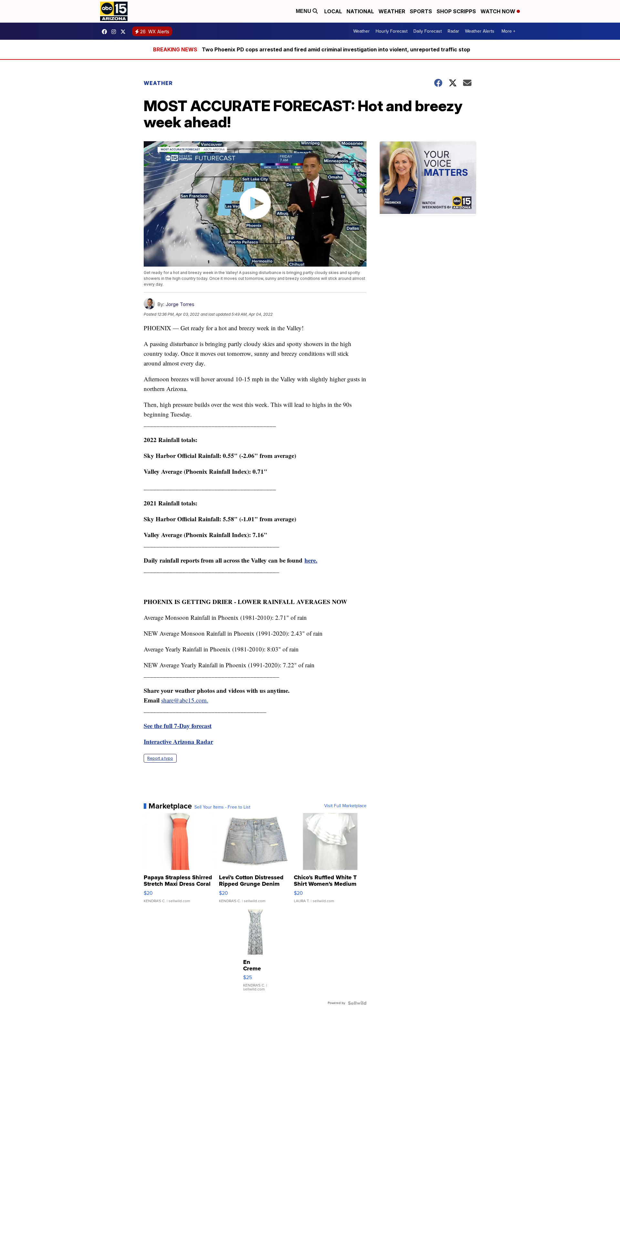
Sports (421, 11)
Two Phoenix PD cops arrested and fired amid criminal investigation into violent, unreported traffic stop (336, 49)
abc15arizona (115, 31)
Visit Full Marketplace (345, 806)
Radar (453, 31)
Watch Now (498, 11)
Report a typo (160, 758)
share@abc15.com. (184, 700)
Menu (304, 11)
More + (508, 31)
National (360, 11)
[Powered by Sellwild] (357, 1003)
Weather (391, 11)
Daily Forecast (427, 31)
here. (311, 560)
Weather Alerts (479, 31)
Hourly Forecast (392, 31)
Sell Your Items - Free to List (222, 807)
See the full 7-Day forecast (178, 725)
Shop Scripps (456, 11)
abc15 (106, 31)
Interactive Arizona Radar (178, 741)
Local (333, 11)
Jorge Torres (180, 304)
